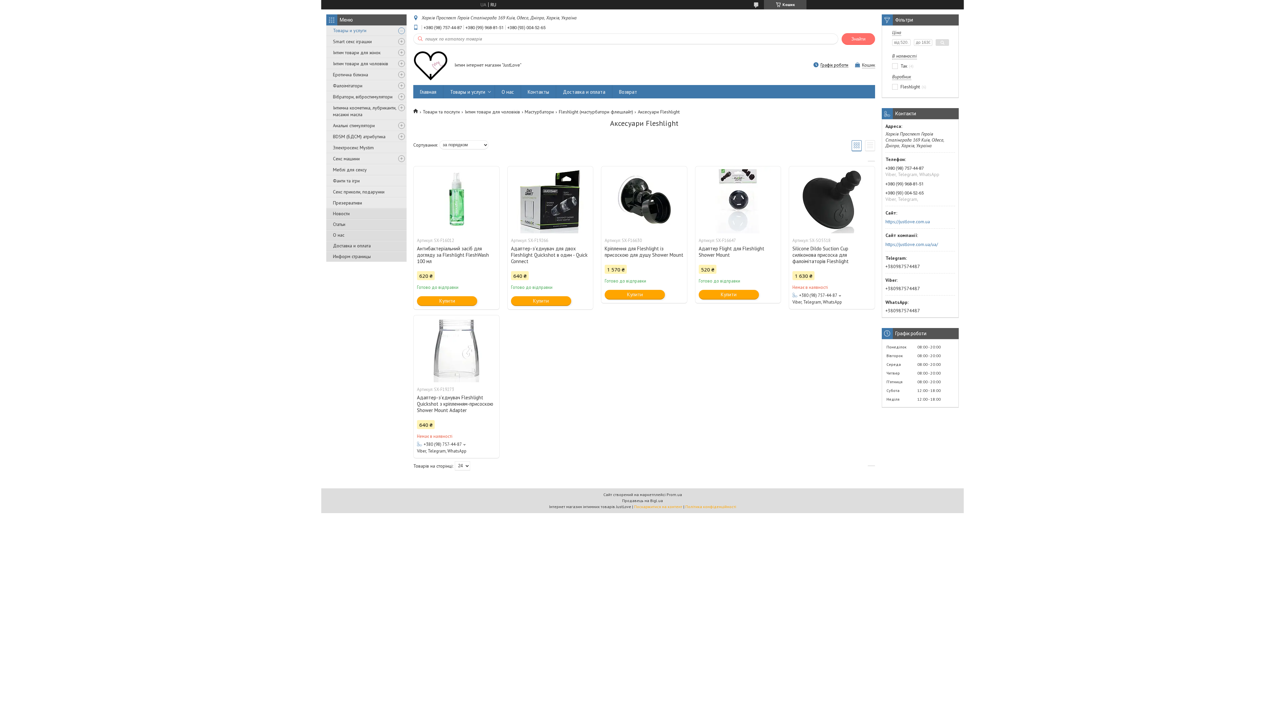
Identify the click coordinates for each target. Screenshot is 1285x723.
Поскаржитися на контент (658, 506)
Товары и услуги (349, 30)
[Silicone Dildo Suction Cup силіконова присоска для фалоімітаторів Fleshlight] (832, 199)
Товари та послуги (441, 112)
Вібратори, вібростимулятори (363, 97)
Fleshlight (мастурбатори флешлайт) (596, 112)
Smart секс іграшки (352, 41)
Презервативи (347, 203)
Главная (428, 91)
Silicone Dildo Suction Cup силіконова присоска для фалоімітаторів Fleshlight (820, 254)
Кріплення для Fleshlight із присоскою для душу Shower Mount (644, 251)
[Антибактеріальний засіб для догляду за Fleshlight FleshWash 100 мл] (456, 199)
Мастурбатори (539, 112)
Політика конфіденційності (710, 506)
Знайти (858, 39)
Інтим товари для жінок (356, 53)
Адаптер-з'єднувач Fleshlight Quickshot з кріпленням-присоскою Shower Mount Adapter (455, 403)
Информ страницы (352, 256)
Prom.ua (674, 494)
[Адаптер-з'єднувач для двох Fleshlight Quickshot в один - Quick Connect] (550, 199)
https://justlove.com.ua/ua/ (911, 244)
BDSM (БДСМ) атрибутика (359, 137)
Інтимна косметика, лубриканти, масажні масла (364, 111)
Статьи (339, 224)
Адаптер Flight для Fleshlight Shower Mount (731, 251)
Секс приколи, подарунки (358, 192)
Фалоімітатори (347, 86)
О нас (338, 235)
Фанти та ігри (346, 181)
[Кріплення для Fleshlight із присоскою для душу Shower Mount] (644, 199)
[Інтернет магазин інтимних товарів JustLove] (430, 65)
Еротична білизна (350, 75)
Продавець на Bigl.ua (642, 500)
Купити (447, 301)
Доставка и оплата (352, 246)
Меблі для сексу (350, 170)
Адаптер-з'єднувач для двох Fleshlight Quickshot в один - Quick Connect (549, 254)
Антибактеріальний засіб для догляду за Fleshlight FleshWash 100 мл (453, 254)
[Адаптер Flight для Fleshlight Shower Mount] (738, 199)
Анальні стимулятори (354, 126)
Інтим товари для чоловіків (360, 64)
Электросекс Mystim (353, 148)
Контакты (538, 91)
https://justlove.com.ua (907, 222)
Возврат (628, 91)
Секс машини (346, 159)
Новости (341, 214)
